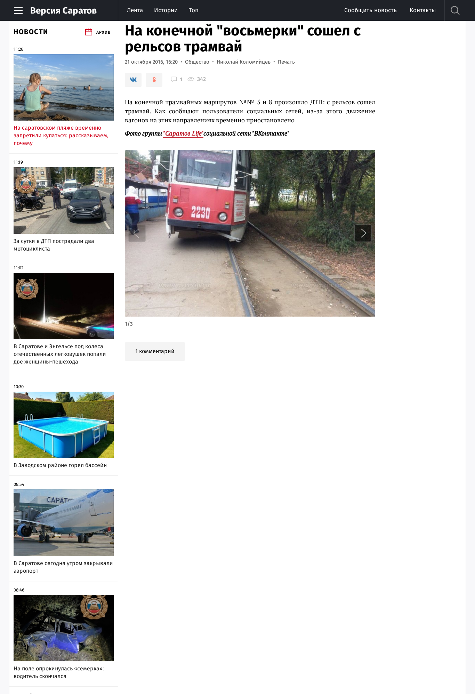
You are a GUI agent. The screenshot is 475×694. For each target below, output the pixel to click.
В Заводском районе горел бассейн (60, 465)
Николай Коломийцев (244, 62)
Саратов (63, 10)
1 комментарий (155, 351)
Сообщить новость (370, 10)
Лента (135, 10)
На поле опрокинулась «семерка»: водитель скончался (59, 672)
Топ (194, 10)
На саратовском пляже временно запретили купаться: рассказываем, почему (61, 135)
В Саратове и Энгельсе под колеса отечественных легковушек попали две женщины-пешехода (60, 354)
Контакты (423, 10)
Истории (166, 10)
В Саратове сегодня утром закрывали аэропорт (63, 567)
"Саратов (183, 133)
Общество (197, 62)
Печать (286, 62)
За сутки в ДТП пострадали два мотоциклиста (54, 245)
